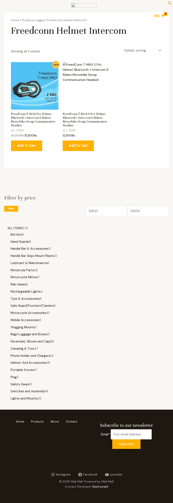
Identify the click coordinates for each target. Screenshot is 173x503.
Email (106, 434)
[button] (170, 4)
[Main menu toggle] (9, 16)
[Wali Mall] (84, 16)
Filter (11, 208)
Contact (71, 421)
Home (20, 421)
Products (37, 421)
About (54, 421)
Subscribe (126, 444)
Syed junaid (100, 486)
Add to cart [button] (26, 145)
